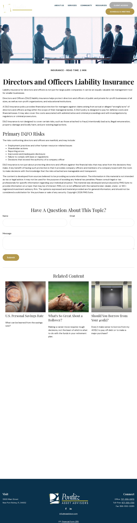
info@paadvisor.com (68, 513)
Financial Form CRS (70, 521)
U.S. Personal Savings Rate (24, 316)
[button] (59, 5)
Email (72, 215)
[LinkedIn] (70, 509)
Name (5, 215)
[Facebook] (66, 509)
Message (7, 233)
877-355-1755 (128, 502)
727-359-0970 (127, 499)
